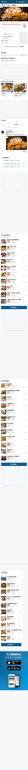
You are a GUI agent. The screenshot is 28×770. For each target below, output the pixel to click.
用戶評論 (3, 120)
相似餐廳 (13, 5)
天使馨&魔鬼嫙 (9, 131)
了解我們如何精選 (23, 55)
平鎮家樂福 (6, 40)
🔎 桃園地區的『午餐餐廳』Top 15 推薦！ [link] (11, 163)
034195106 (5, 42)
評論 (8, 5)
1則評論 (24, 27)
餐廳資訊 (3, 5)
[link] (13, 242)
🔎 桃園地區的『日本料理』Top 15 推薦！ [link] (11, 160)
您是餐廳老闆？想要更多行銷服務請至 (14, 46)
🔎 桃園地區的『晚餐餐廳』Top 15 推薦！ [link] (11, 166)
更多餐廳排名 (13, 307)
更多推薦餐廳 (13, 464)
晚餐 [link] (10, 439)
